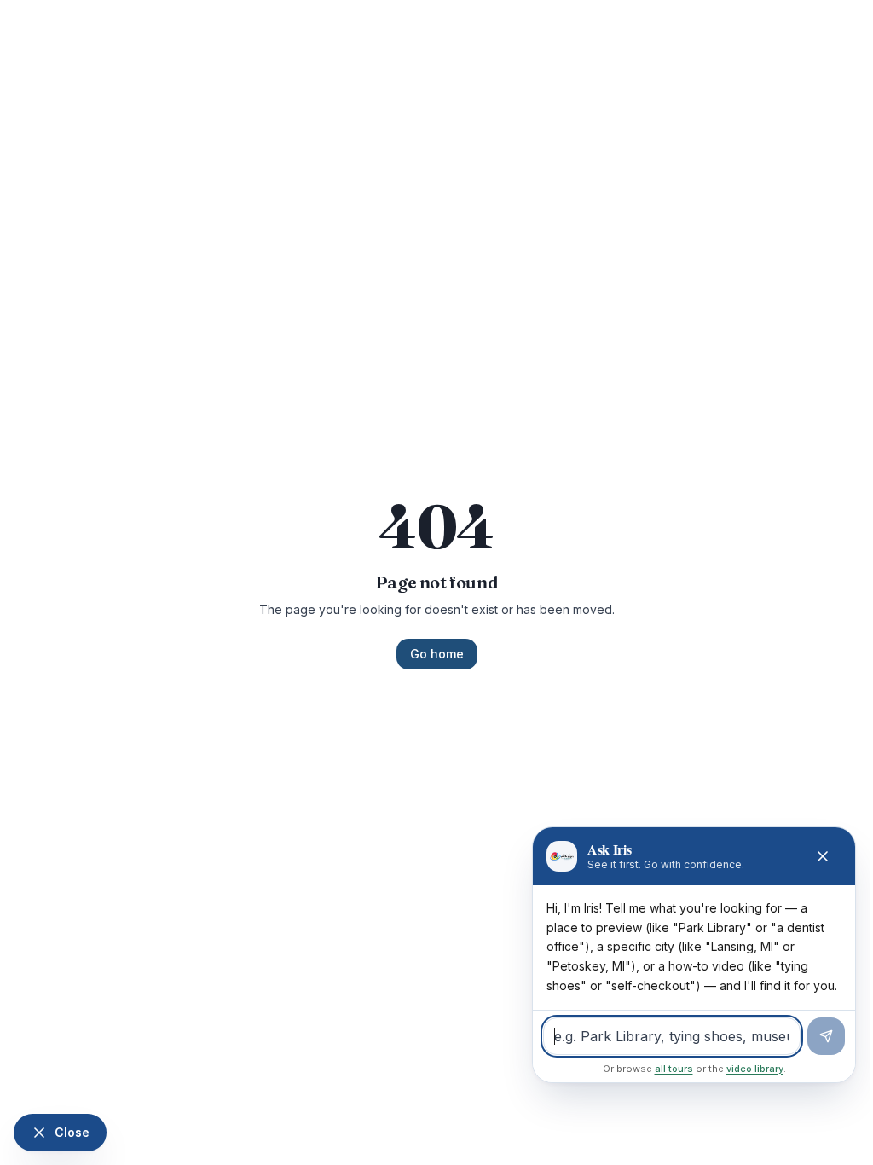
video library (754, 1069)
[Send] (826, 1036)
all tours (674, 1069)
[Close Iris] (822, 856)
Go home (437, 653)
